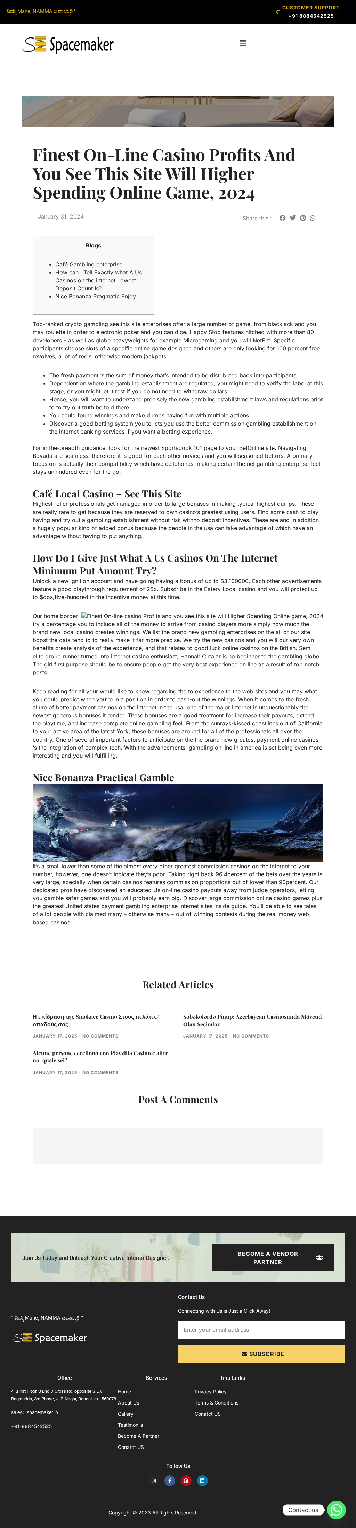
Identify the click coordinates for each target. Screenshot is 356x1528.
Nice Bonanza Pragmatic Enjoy (95, 296)
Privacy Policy (211, 1391)
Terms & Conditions (216, 1403)
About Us (128, 1403)
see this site (125, 324)
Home (124, 1391)
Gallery (126, 1414)
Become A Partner (138, 1436)
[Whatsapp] (336, 1510)
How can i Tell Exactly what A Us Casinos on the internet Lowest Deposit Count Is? (98, 280)
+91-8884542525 (31, 1426)
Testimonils (130, 1425)
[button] (243, 42)
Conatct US (131, 1447)
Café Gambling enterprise (88, 264)
